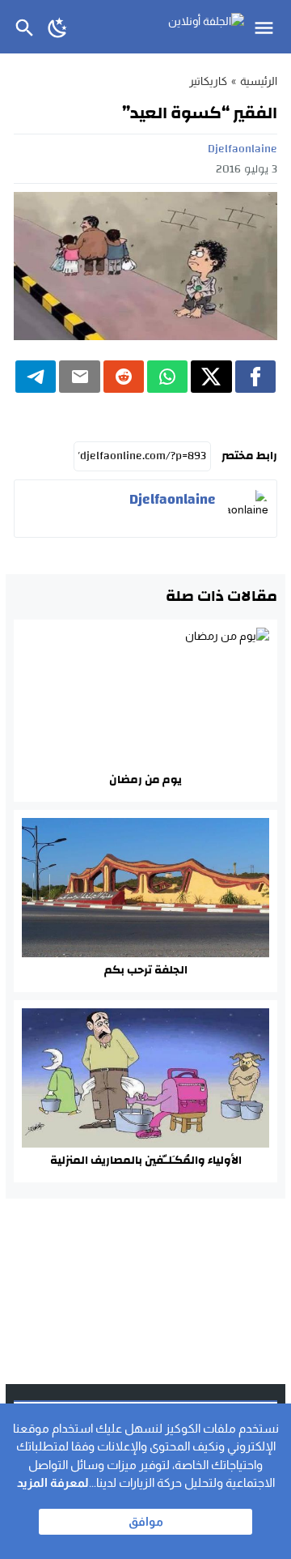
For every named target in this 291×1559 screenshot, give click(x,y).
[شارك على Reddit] (124, 376)
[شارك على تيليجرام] (35, 376)
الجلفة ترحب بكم (146, 970)
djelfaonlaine (242, 149)
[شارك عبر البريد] (79, 376)
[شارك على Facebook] (255, 376)
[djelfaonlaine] (248, 508)
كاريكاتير (208, 81)
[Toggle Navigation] (268, 26)
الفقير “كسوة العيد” (199, 113)
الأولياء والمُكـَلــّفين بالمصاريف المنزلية (146, 1160)
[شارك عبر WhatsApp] (167, 376)
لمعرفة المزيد (53, 1482)
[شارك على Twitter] (211, 376)
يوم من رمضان (145, 779)
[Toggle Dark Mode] (58, 26)
